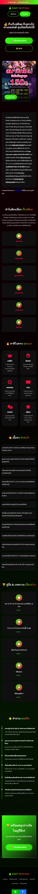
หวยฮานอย (14, 883)
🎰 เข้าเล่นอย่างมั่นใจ (19, 40)
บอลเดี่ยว (32, 879)
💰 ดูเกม (19, 48)
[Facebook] (22, 891)
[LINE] (15, 891)
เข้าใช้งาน (13, 14)
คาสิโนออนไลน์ (23, 879)
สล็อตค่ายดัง (13, 879)
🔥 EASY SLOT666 (19, 7)
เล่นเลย (5, 879)
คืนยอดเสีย (23, 883)
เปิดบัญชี (25, 14)
